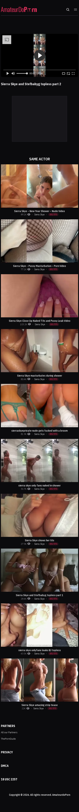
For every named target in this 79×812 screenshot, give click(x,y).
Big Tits (53, 214)
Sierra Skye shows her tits (39, 540)
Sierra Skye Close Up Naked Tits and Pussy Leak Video (39, 320)
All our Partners (9, 732)
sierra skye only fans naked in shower (39, 485)
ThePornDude (8, 738)
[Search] (68, 9)
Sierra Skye (39, 214)
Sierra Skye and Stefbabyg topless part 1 (39, 595)
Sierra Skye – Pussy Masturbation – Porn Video (39, 266)
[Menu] (75, 9)
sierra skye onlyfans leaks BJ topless (39, 650)
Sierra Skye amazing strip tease (39, 705)
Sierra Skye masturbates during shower (39, 375)
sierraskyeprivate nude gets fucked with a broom (39, 430)
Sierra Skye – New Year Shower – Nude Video (39, 211)
